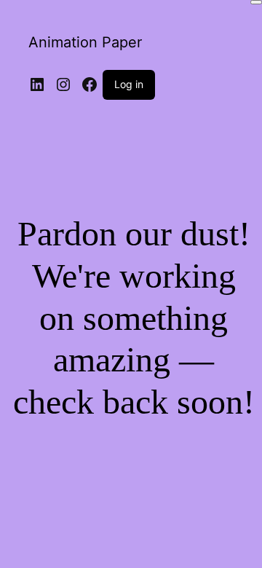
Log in (128, 84)
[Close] (256, 2)
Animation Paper (85, 42)
